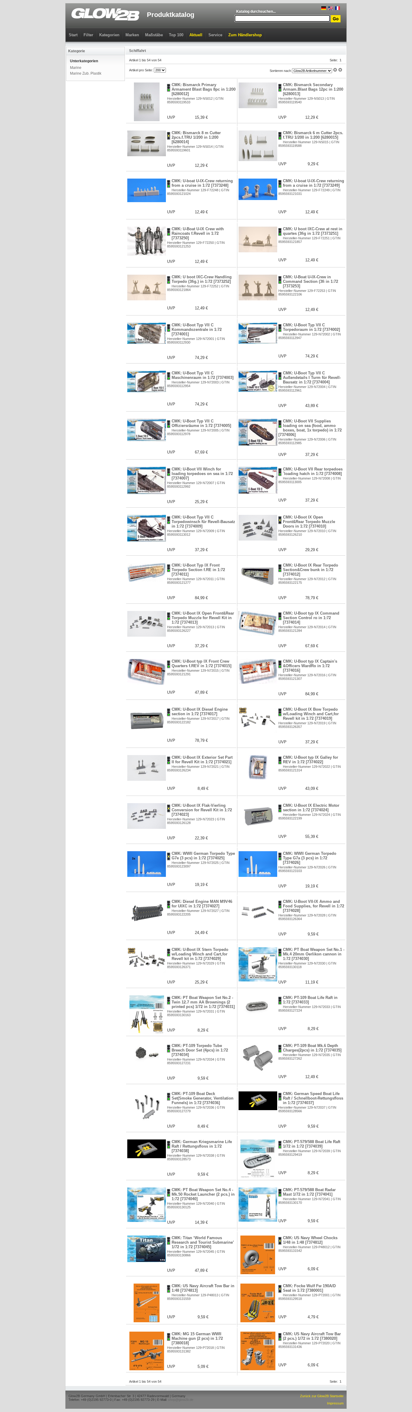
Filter (88, 35)
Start (73, 35)
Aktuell (195, 35)
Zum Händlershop (245, 35)
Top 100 (176, 35)
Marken (132, 35)
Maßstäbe (154, 35)
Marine (75, 68)
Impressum (335, 1403)
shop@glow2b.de (180, 1399)
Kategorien (109, 35)
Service (215, 35)
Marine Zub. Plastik (85, 73)
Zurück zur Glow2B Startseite (322, 1396)
